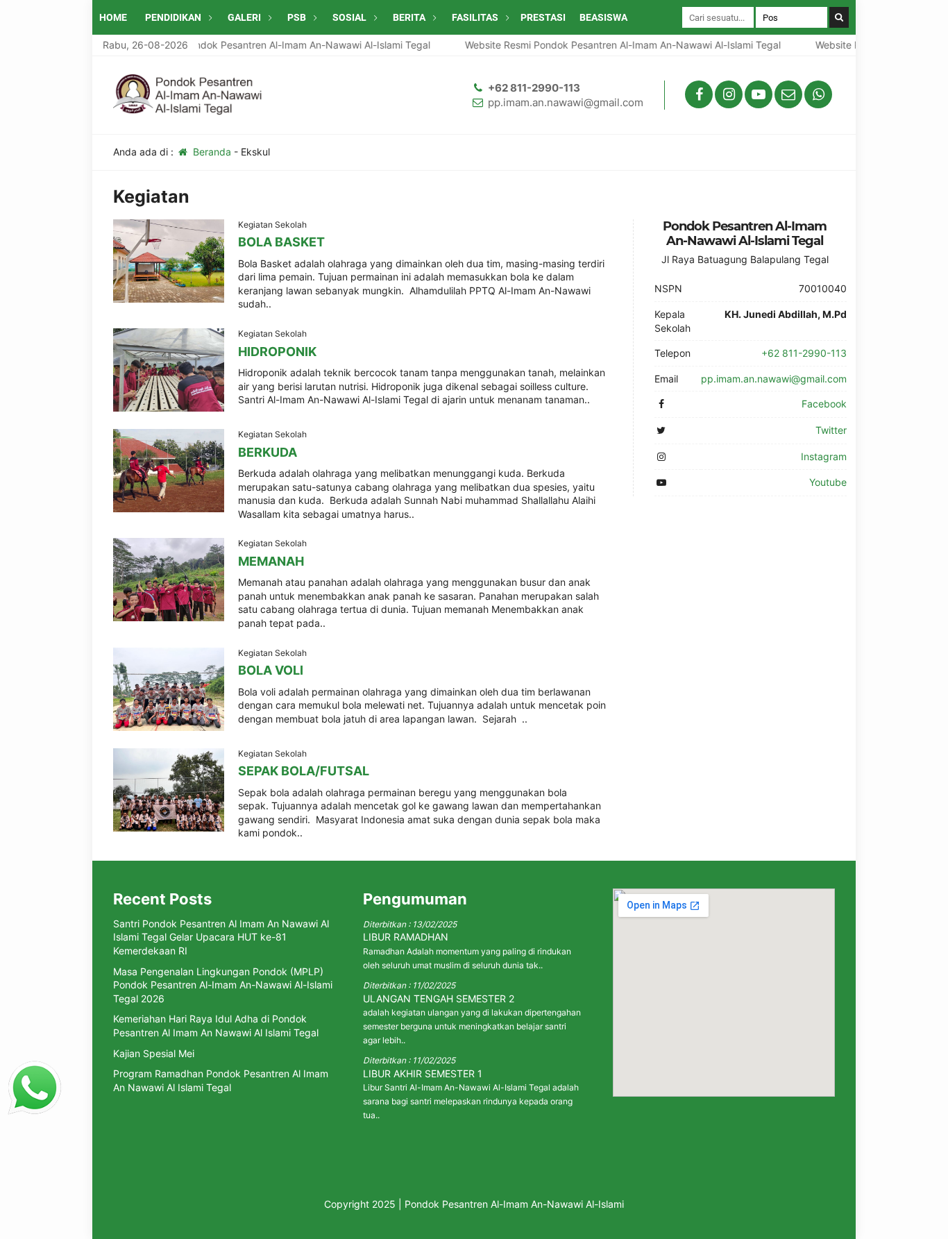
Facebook (824, 404)
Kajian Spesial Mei (153, 1053)
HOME (113, 17)
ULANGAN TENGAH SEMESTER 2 (438, 998)
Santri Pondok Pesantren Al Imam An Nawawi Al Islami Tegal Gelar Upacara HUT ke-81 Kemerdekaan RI (221, 937)
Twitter (831, 430)
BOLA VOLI (270, 670)
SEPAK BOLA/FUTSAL (303, 771)
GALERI (244, 17)
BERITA (409, 17)
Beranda (210, 152)
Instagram (824, 456)
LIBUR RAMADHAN (405, 937)
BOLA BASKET (281, 242)
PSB (296, 17)
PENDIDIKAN (173, 17)
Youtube (828, 482)
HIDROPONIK (277, 351)
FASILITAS (475, 17)
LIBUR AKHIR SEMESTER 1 (422, 1073)
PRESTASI (543, 17)
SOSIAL (349, 17)
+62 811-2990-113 (534, 87)
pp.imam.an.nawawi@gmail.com (565, 102)
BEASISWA (603, 17)
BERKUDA (267, 452)
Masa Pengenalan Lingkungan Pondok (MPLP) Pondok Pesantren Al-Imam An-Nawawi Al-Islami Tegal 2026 (222, 985)
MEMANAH (271, 561)
